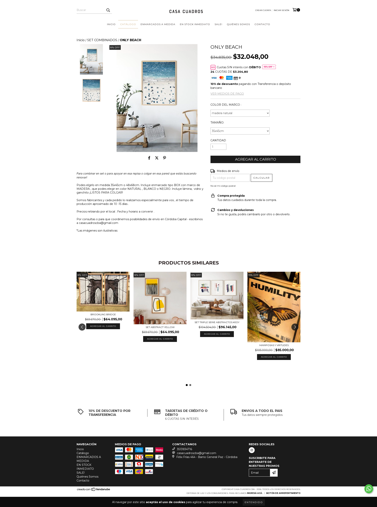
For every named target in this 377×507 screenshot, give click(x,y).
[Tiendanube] (94, 490)
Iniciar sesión (281, 10)
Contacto (262, 24)
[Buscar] (108, 10)
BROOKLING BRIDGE (103, 314)
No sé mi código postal (223, 185)
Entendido (254, 502)
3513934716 (184, 449)
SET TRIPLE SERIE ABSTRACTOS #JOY (217, 322)
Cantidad (218, 140)
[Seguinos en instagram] (252, 450)
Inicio (111, 24)
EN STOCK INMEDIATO (195, 24)
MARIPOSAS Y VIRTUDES (274, 345)
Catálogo (128, 24)
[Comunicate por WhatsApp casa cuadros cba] (368, 488)
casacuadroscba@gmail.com (196, 453)
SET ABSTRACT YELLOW (160, 327)
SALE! (218, 24)
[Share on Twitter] (157, 158)
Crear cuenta (263, 10)
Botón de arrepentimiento (283, 493)
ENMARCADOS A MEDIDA (158, 24)
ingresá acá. (255, 493)
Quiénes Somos (238, 24)
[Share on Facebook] (149, 158)
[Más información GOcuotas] (269, 67)
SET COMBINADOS (102, 40)
